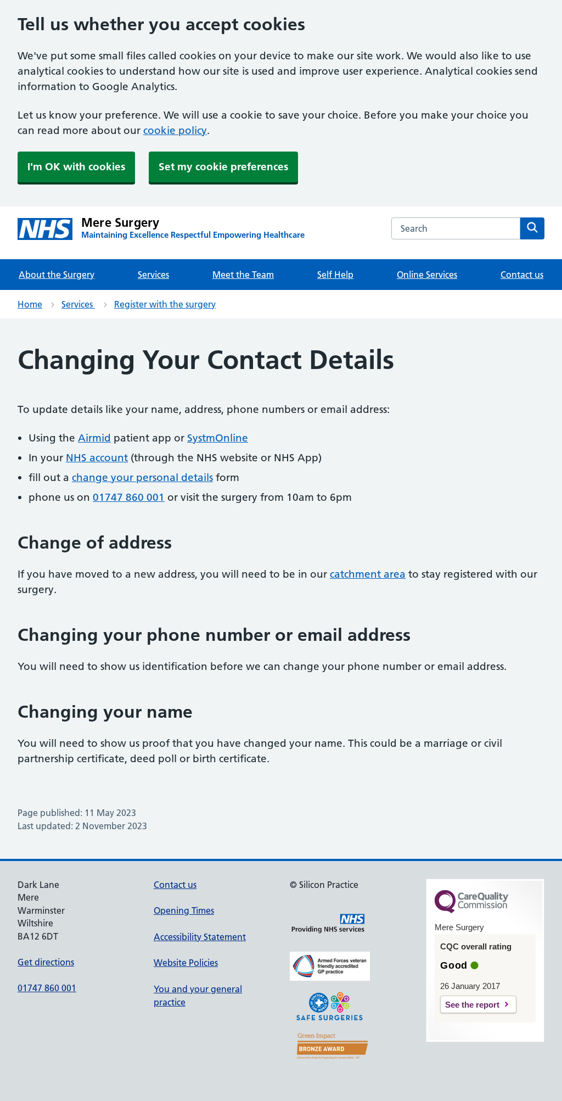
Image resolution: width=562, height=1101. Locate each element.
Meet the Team (243, 274)
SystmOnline (217, 438)
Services (153, 274)
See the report (472, 1004)
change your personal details (142, 477)
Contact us (522, 274)
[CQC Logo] (471, 910)
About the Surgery (56, 274)
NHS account (97, 457)
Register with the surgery (165, 304)
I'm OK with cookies (76, 166)
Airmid (94, 438)
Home (30, 304)
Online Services (427, 274)
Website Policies (186, 962)
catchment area (368, 574)
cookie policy (175, 130)
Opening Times (184, 910)
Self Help (335, 274)
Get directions (46, 962)
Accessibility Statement (200, 936)
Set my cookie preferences (223, 166)
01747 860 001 (129, 497)
